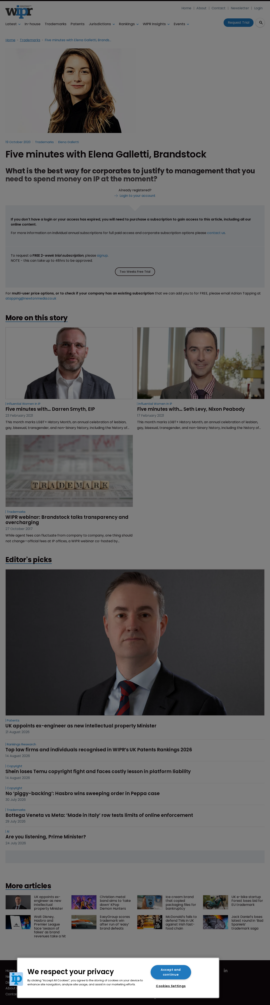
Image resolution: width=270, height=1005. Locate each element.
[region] (118, 977)
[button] (16, 979)
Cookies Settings (171, 986)
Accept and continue (171, 972)
